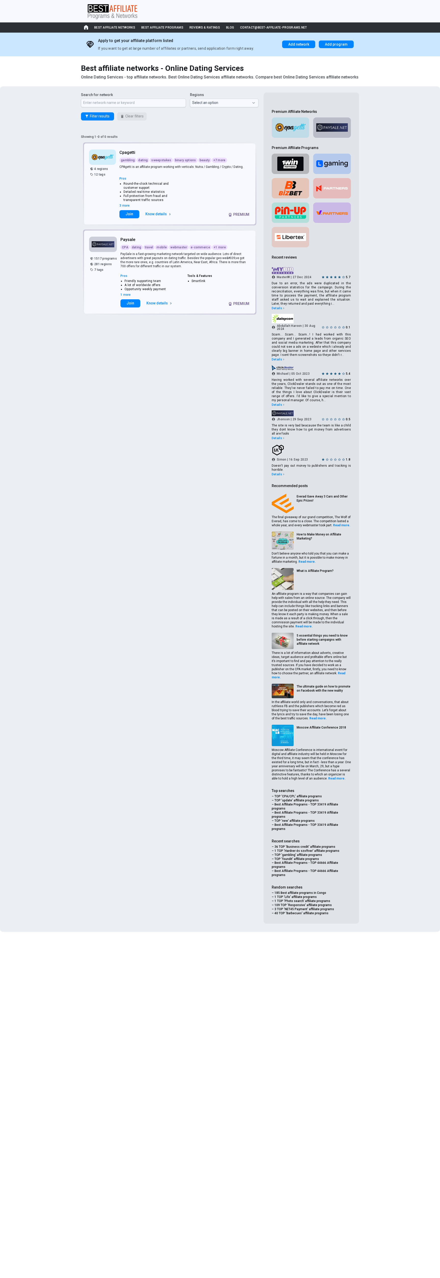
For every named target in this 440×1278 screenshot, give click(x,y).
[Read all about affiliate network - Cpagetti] (103, 157)
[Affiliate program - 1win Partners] (290, 164)
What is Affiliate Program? (315, 571)
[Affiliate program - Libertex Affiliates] (290, 237)
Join (129, 214)
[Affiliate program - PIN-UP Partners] (290, 213)
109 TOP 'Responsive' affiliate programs (303, 905)
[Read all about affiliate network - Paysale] (103, 244)
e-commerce (200, 247)
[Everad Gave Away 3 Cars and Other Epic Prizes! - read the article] (283, 503)
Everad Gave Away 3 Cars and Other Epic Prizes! (322, 498)
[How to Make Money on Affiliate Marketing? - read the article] (283, 541)
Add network (298, 44)
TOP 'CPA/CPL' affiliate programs (298, 796)
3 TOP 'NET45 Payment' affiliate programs (304, 909)
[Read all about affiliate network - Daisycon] (311, 318)
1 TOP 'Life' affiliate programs (295, 897)
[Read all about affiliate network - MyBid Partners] (311, 270)
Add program (336, 44)
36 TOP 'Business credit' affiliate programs (304, 847)
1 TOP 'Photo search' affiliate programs (302, 901)
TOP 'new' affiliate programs (294, 821)
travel (149, 247)
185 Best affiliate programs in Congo (300, 893)
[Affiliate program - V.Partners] (332, 213)
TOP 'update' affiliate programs (296, 800)
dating (143, 160)
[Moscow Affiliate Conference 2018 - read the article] (283, 735)
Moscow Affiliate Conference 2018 (321, 727)
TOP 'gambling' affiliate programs (298, 855)
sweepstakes (161, 160)
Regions (197, 95)
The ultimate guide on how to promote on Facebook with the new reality (323, 688)
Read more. (341, 525)
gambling (128, 160)
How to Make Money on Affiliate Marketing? (319, 536)
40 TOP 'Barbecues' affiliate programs (301, 913)
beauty (205, 160)
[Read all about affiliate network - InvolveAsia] (311, 450)
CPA (125, 247)
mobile (162, 247)
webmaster (178, 247)
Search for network (97, 95)
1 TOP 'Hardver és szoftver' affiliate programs (306, 851)
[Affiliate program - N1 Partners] (332, 188)
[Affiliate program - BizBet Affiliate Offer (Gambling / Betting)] (290, 188)
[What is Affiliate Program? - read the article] (283, 579)
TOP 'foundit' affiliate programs (296, 859)
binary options (185, 160)
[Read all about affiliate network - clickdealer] (311, 368)
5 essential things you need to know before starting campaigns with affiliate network (322, 639)
